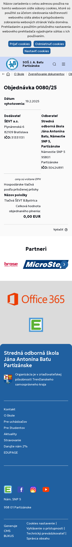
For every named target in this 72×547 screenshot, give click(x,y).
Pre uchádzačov (15, 421)
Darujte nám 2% (15, 446)
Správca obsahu (38, 538)
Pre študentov (14, 428)
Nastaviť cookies (37, 51)
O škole (19, 74)
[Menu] (63, 64)
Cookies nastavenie (40, 523)
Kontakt (9, 409)
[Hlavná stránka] (8, 74)
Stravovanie (12, 440)
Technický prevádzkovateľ (45, 533)
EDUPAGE (11, 452)
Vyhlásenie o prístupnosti (44, 528)
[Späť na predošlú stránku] (4, 74)
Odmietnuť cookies (49, 44)
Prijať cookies (20, 44)
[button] (54, 64)
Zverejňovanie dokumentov (46, 74)
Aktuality (10, 434)
